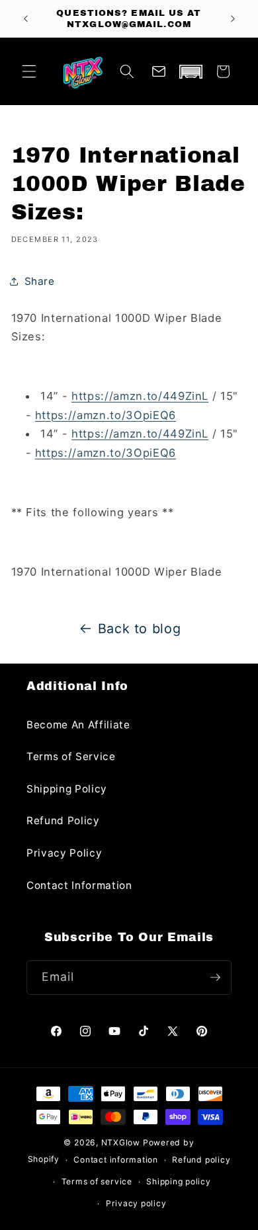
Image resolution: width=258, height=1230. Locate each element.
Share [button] (39, 281)
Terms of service (97, 1181)
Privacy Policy (64, 853)
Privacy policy (136, 1203)
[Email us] (159, 71)
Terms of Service (71, 756)
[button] (29, 71)
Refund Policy (63, 820)
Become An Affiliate (78, 724)
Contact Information (79, 885)
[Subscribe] (215, 977)
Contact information (115, 1160)
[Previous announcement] (25, 18)
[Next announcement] (232, 18)
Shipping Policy (66, 789)
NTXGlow (120, 1142)
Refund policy (201, 1160)
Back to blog (139, 628)
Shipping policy (178, 1181)
